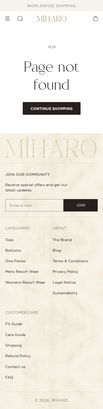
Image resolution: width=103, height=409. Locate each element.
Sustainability (65, 293)
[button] (7, 18)
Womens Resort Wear (25, 282)
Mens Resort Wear (22, 271)
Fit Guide (13, 324)
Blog (57, 250)
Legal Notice (64, 282)
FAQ (9, 377)
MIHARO (60, 400)
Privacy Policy (65, 271)
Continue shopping (52, 109)
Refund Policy (18, 356)
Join (80, 205)
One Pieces (15, 261)
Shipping (13, 345)
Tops (9, 240)
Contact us (15, 367)
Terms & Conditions (70, 261)
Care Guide (15, 335)
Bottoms (13, 250)
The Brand (62, 240)
